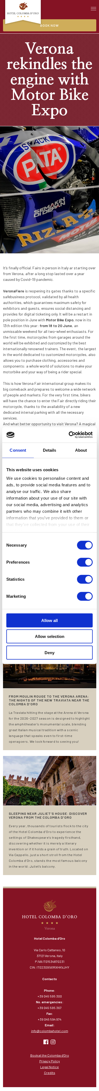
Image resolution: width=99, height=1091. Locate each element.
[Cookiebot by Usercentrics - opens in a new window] (70, 434)
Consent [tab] (18, 450)
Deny (49, 652)
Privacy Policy (49, 1061)
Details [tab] (49, 450)
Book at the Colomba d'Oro (49, 1055)
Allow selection (49, 636)
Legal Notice (49, 1067)
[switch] (85, 562)
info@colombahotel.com (49, 1031)
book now (49, 25)
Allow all (49, 620)
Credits (49, 1072)
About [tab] (81, 450)
